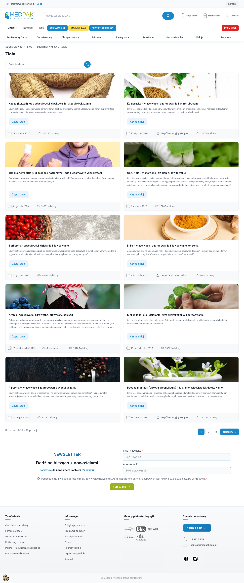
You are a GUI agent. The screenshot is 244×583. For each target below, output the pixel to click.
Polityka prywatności (75, 525)
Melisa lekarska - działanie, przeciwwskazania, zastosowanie (165, 315)
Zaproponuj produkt (75, 553)
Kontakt (232, 3)
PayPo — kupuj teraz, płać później (22, 548)
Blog (41, 28)
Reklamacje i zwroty (15, 542)
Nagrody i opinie (73, 548)
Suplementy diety (47, 46)
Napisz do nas (195, 527)
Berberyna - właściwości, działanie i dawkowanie (39, 245)
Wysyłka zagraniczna (16, 536)
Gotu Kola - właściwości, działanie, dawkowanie (156, 173)
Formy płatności (13, 531)
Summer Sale (78, 28)
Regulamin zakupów (75, 531)
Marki (11, 28)
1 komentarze (54, 348)
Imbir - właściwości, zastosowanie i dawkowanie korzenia (163, 245)
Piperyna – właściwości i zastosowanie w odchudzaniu (42, 387)
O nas (68, 542)
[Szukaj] (87, 64)
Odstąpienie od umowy (17, 553)
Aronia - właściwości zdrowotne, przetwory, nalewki (41, 315)
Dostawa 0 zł (58, 28)
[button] (231, 15)
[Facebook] (186, 559)
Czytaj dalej (19, 121)
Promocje (230, 28)
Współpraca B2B (73, 536)
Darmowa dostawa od (26, 3)
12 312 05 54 (197, 539)
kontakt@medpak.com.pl (204, 545)
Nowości (28, 28)
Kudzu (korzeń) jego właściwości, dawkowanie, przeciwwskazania (50, 103)
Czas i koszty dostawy (16, 525)
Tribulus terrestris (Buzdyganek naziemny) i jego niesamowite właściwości (55, 173)
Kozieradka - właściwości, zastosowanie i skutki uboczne (163, 103)
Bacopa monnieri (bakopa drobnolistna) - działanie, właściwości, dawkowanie (175, 387)
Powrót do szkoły (103, 28)
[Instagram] (195, 559)
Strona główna (13, 46)
